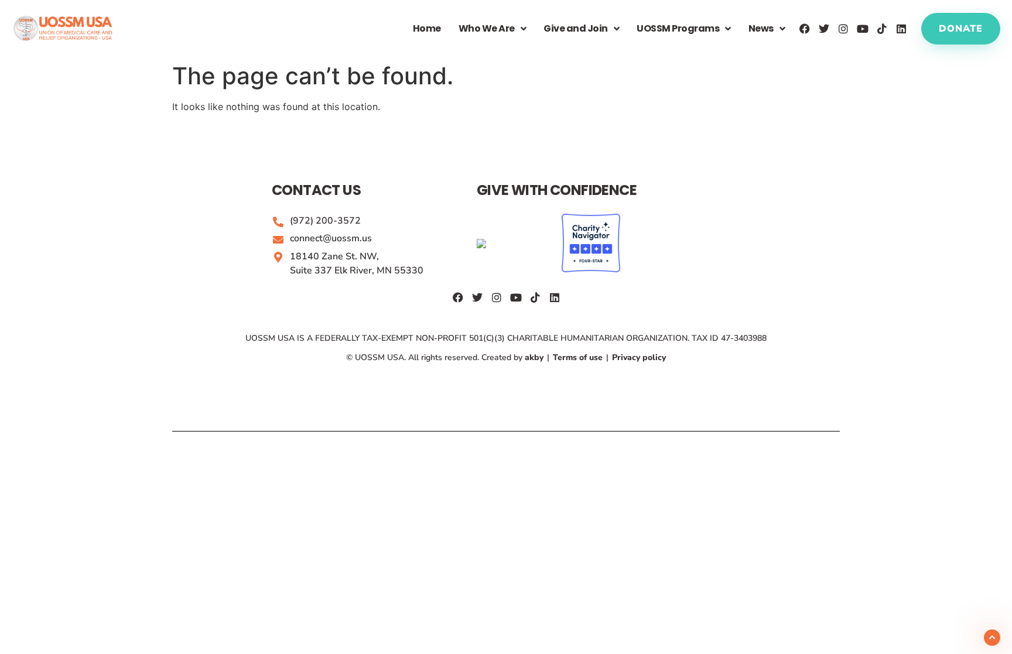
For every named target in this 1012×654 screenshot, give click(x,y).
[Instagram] (843, 28)
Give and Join (575, 28)
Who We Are (487, 28)
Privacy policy (638, 357)
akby (535, 357)
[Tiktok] (882, 28)
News (761, 28)
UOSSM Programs (678, 28)
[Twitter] (824, 28)
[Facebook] (804, 28)
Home (427, 28)
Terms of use (578, 357)
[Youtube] (862, 28)
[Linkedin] (901, 28)
